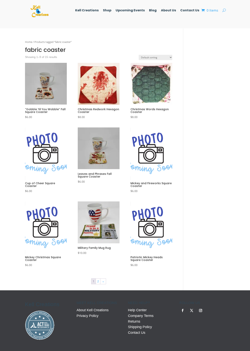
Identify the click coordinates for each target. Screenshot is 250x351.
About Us (168, 11)
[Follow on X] (191, 310)
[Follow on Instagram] (200, 310)
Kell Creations (87, 11)
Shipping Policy (140, 327)
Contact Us (189, 11)
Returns (134, 321)
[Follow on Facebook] (182, 310)
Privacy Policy (87, 316)
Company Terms (141, 316)
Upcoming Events (130, 11)
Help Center (137, 310)
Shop (107, 11)
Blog (153, 11)
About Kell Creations (93, 310)
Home (28, 42)
